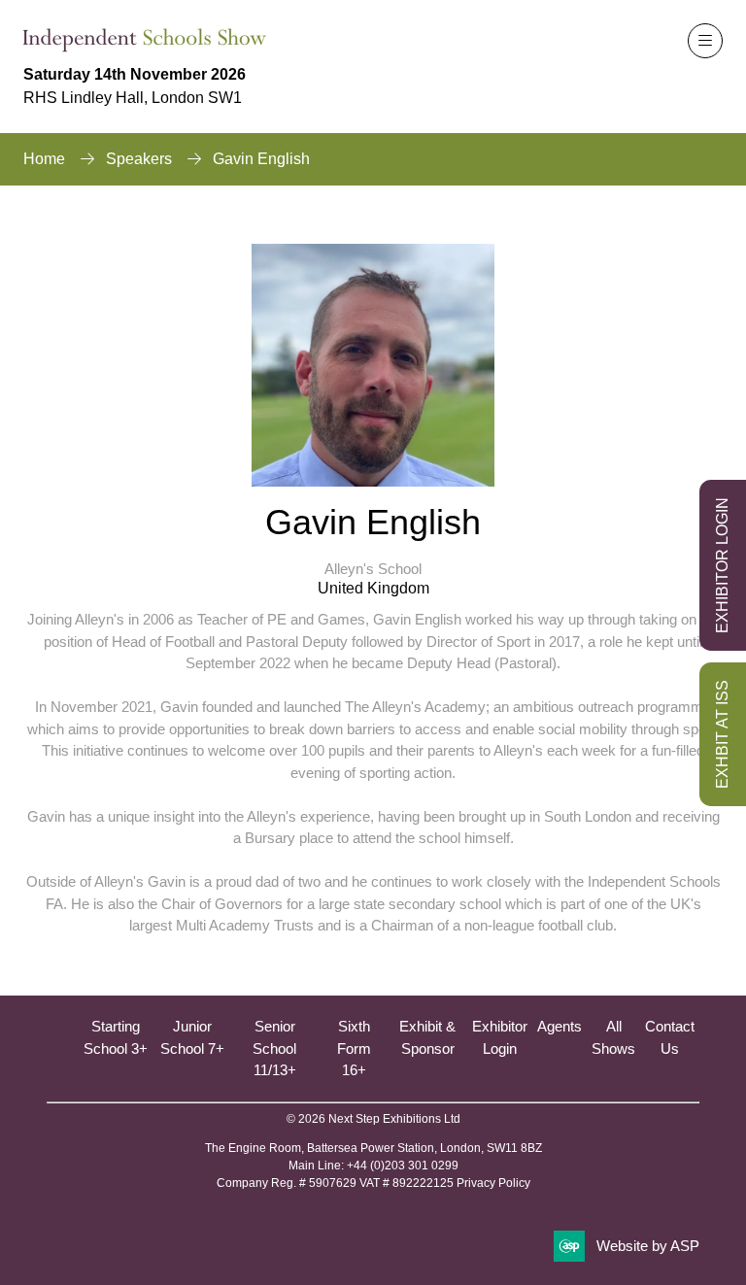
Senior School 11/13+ (274, 1048)
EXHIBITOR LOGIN (722, 565)
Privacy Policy (493, 1183)
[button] (705, 40)
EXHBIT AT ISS (722, 734)
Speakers (139, 159)
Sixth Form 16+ (354, 1048)
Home (44, 159)
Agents (559, 1026)
